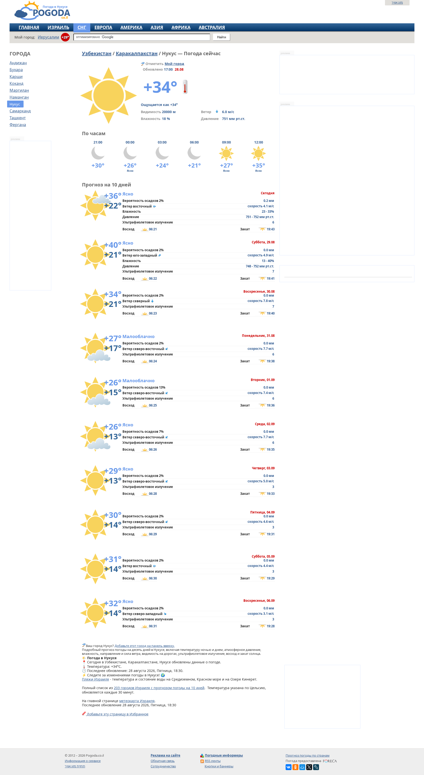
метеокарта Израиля (137, 700)
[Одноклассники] (295, 767)
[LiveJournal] (316, 767)
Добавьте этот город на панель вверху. (144, 646)
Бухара (16, 69)
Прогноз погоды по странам (308, 755)
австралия (212, 27)
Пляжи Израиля (95, 679)
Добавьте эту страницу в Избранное (117, 714)
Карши (16, 76)
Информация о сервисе (83, 761)
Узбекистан (96, 53)
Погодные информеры (224, 755)
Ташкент (18, 117)
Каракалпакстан (137, 53)
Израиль (58, 27)
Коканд (16, 83)
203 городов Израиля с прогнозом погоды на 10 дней (159, 687)
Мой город (174, 63)
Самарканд (20, 110)
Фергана (18, 124)
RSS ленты (213, 761)
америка (131, 27)
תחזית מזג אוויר (75, 766)
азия (157, 27)
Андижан (18, 62)
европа (103, 27)
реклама (15, 139)
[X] (309, 767)
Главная (29, 27)
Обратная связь (163, 761)
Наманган (19, 97)
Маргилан (19, 90)
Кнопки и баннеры (219, 766)
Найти (221, 37)
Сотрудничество (163, 766)
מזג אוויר (397, 2)
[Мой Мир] (302, 767)
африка (181, 27)
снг (82, 27)
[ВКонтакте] (289, 767)
